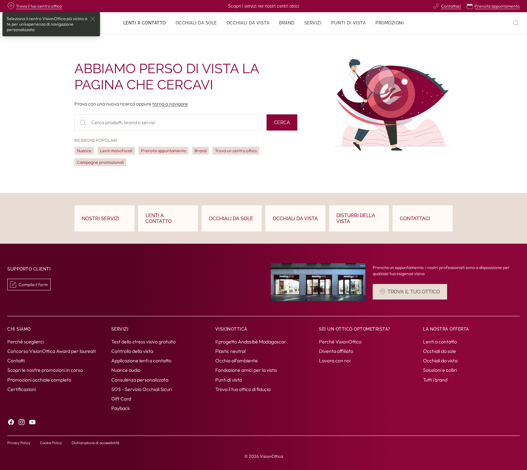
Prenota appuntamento (163, 150)
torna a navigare (170, 104)
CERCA (282, 122)
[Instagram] (21, 422)
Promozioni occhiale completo (39, 379)
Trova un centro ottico (236, 150)
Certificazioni (21, 389)
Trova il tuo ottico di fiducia (243, 389)
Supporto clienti (29, 269)
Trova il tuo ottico (414, 292)
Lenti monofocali (116, 150)
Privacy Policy (18, 442)
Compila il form (33, 284)
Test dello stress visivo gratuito (143, 342)
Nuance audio (125, 370)
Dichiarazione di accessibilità (95, 442)
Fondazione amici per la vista (246, 370)
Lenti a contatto (440, 342)
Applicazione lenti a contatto (141, 360)
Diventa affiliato (336, 351)
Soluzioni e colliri (440, 370)
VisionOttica (271, 456)
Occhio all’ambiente (236, 360)
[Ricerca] (516, 23)
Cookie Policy (51, 442)
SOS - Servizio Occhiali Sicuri (141, 389)
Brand (200, 150)
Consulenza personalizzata (139, 379)
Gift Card (121, 399)
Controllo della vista (132, 351)
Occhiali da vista (440, 360)
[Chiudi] (93, 19)
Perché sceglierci (25, 342)
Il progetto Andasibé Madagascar (250, 342)
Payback (120, 408)
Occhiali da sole (439, 351)
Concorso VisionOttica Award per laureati (51, 351)
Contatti (16, 360)
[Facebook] (11, 422)
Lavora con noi (334, 360)
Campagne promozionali (100, 162)
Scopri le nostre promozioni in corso (45, 370)
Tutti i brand (435, 379)
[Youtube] (32, 422)
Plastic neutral (230, 351)
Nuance (84, 150)
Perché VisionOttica (340, 342)
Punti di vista (228, 379)
